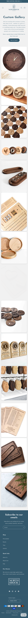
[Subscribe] (23, 527)
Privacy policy (15, 612)
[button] (2, 7)
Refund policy (8, 612)
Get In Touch (14, 40)
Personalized (6, 538)
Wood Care (5, 560)
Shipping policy (15, 614)
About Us (5, 557)
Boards (4, 542)
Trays (4, 545)
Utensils (5, 548)
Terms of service (23, 612)
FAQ (4, 563)
